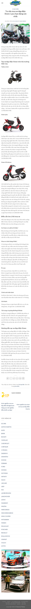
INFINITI (4, 476)
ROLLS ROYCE (5, 536)
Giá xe (9, 601)
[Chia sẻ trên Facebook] (10, 378)
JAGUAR (4, 483)
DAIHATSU (4, 456)
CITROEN (4, 450)
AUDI (3, 430)
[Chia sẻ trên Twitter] (13, 378)
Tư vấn (24, 602)
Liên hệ (23, 604)
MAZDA (3, 506)
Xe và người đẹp (15, 602)
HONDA (3, 470)
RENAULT (4, 533)
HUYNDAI (4, 473)
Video (18, 604)
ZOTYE (3, 546)
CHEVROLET (5, 443)
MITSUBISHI (5, 519)
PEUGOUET (5, 526)
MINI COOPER (5, 516)
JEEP (2, 486)
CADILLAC (4, 440)
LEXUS (3, 499)
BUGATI (3, 437)
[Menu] (2, 3)
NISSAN (3, 523)
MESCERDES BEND (7, 513)
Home (4, 601)
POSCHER (4, 529)
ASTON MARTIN (6, 427)
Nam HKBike (23, 21)
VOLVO (3, 542)
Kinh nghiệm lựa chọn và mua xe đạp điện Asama (23, 407)
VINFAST (4, 539)
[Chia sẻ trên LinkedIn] (23, 378)
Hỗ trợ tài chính (11, 604)
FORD (3, 466)
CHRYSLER (4, 447)
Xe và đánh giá (16, 601)
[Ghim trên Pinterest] (20, 378)
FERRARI (4, 463)
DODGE (3, 460)
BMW (3, 433)
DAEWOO (4, 453)
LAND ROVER (5, 496)
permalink (16, 386)
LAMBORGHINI (6, 493)
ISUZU (3, 480)
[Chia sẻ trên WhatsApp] (7, 378)
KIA (2, 490)
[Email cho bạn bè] (17, 378)
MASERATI (4, 503)
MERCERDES (5, 509)
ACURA (3, 423)
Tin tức (7, 602)
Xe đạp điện (15, 9)
